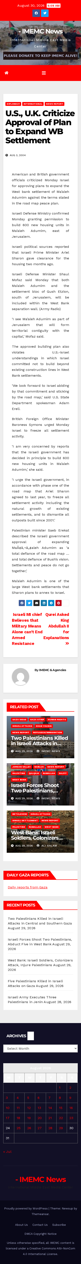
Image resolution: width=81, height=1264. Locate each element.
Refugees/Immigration (47, 732)
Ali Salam (48, 845)
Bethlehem (19, 814)
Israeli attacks (22, 726)
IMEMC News (50, 751)
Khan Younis (44, 726)
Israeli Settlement (25, 820)
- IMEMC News (40, 31)
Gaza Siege (19, 719)
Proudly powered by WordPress (26, 1208)
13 (39, 1108)
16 (71, 1108)
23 (71, 1118)
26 (29, 1128)
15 (60, 1108)
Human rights (57, 719)
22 (61, 1118)
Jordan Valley (21, 767)
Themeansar (40, 1214)
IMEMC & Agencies (52, 670)
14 (50, 1108)
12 (29, 1108)
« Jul (7, 1152)
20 (40, 1118)
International (33, 104)
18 (18, 1118)
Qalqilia (34, 773)
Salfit (63, 773)
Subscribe (59, 1224)
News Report (54, 104)
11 (18, 1108)
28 (50, 1128)
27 (40, 1128)
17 (8, 1118)
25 (19, 1128)
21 (50, 1118)
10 (8, 1108)
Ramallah (49, 773)
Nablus (39, 767)
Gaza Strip (37, 719)
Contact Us (40, 1224)
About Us (21, 1224)
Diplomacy (13, 104)
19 (29, 1118)
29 (61, 1128)
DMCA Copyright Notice (40, 1233)
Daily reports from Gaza (28, 887)
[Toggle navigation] (44, 73)
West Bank (19, 779)
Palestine (18, 773)
